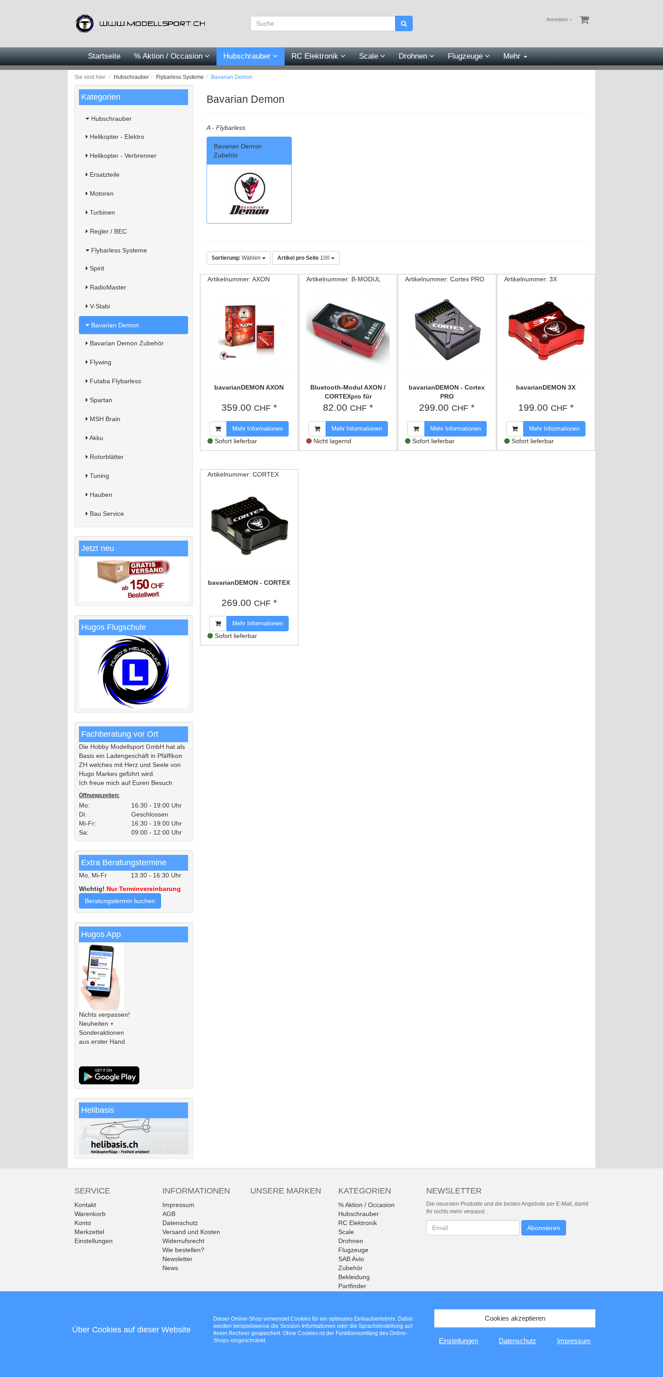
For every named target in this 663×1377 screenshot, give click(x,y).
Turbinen (101, 212)
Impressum (178, 1204)
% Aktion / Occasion (169, 56)
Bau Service (106, 513)
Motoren (101, 193)
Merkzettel (89, 1231)
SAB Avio (351, 1258)
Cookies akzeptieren (515, 1318)
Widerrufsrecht (183, 1240)
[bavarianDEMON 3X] (546, 330)
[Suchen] (404, 23)
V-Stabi (99, 306)
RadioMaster (107, 287)
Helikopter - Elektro (116, 136)
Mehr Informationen (257, 428)
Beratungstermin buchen (120, 900)
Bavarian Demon (114, 325)
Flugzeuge (466, 56)
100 (304, 258)
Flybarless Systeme (118, 250)
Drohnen (414, 56)
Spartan (100, 400)
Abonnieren (543, 1227)
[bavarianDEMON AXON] (249, 330)
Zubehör (350, 1267)
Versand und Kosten (191, 1231)
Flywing (99, 362)
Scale (369, 56)
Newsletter (177, 1258)
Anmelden (557, 19)
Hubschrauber (248, 56)
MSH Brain (104, 418)
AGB (168, 1213)
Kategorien (100, 96)
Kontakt (85, 1204)
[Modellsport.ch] (142, 23)
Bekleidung (354, 1277)
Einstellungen (93, 1240)
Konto (82, 1222)
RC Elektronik (316, 56)
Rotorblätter (106, 456)
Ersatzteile (104, 174)
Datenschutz (180, 1222)
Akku (95, 437)
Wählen (237, 258)
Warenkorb (90, 1213)
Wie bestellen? (183, 1249)
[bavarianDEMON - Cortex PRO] (446, 330)
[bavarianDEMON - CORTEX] (249, 525)
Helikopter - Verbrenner (122, 155)
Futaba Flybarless (114, 381)
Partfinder (352, 1286)
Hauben (100, 494)
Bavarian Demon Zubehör (126, 343)
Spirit (96, 268)
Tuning (98, 475)
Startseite (104, 56)
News (170, 1267)
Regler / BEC (107, 231)
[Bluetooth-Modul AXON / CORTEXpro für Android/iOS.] (348, 330)
